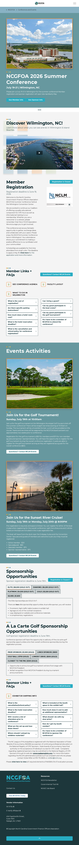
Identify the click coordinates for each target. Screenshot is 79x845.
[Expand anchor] (39, 110)
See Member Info (16, 100)
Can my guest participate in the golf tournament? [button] (54, 314)
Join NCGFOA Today (17, 796)
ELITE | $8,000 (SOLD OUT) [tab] (19, 587)
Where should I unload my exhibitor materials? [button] (19, 734)
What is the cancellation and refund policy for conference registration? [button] (20, 331)
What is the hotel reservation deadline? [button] (20, 323)
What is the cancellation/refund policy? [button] (19, 704)
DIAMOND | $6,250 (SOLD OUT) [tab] (45, 587)
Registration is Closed (61, 182)
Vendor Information (14, 802)
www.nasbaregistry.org (42, 753)
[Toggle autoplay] (69, 205)
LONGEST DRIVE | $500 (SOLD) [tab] (44, 656)
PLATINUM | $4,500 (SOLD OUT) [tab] (21, 592)
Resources (45, 776)
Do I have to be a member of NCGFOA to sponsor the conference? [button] (54, 733)
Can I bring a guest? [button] (50, 301)
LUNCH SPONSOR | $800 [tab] (47, 652)
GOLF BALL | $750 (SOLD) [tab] (18, 656)
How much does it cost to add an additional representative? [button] (55, 711)
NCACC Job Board (48, 788)
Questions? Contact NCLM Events (56, 274)
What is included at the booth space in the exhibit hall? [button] (55, 704)
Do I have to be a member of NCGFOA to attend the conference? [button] (54, 322)
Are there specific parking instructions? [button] (18, 309)
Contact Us (10, 788)
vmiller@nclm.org (54, 758)
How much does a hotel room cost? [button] (20, 316)
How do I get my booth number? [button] (52, 725)
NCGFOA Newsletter (49, 780)
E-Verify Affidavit (12, 811)
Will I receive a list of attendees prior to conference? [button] (16, 719)
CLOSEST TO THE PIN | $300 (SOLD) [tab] (22, 661)
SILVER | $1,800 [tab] (14, 596)
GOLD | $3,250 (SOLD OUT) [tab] (48, 592)
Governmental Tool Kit (49, 784)
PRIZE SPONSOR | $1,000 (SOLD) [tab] (21, 652)
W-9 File (9, 807)
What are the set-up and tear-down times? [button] (20, 727)
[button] (51, 197)
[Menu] (75, 3)
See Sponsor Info (35, 100)
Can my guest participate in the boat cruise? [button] (54, 307)
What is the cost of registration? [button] (16, 302)
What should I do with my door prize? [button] (53, 718)
